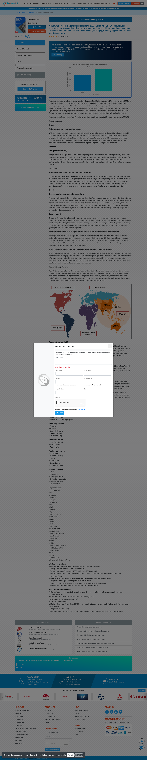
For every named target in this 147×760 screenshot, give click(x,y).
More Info (78, 755)
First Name (59, 370)
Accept (70, 755)
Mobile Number (88, 378)
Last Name (87, 370)
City (85, 389)
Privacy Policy (81, 409)
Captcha (57, 397)
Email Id (58, 378)
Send (61, 413)
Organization (60, 389)
